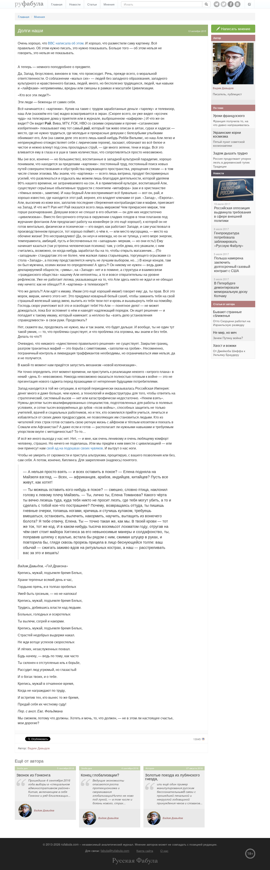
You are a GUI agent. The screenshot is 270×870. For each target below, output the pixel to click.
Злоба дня (22, 768)
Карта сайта (144, 851)
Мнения (109, 4)
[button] (249, 4)
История (150, 768)
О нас (164, 851)
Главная (56, 4)
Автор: (22, 748)
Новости (75, 4)
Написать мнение (235, 28)
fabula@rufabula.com (115, 851)
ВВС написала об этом (66, 43)
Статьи (92, 4)
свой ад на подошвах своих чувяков (74, 448)
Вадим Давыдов (39, 748)
